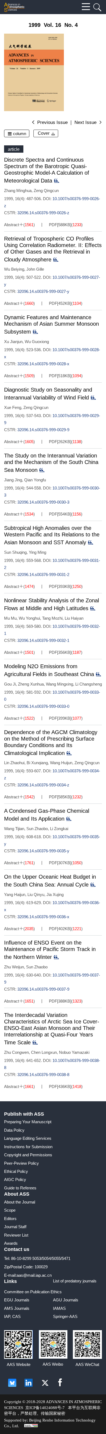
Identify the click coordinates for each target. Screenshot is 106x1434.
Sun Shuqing (15, 552)
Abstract (11, 224)
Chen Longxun (44, 1052)
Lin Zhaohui (14, 762)
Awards (11, 1243)
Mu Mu (10, 618)
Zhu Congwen (16, 1052)
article (14, 149)
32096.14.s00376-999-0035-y (43, 851)
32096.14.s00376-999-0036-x (43, 916)
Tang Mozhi (52, 618)
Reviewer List (16, 1235)
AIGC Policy (15, 1179)
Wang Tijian (14, 828)
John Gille (35, 269)
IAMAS (59, 1308)
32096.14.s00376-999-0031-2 (43, 574)
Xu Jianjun (13, 341)
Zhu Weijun (14, 967)
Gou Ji (10, 684)
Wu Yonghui (29, 618)
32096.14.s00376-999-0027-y (43, 291)
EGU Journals (16, 1300)
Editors (10, 1218)
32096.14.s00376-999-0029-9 (43, 429)
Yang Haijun (14, 894)
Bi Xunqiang (37, 762)
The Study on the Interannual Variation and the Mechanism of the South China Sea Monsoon (51, 463)
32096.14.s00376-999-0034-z (43, 785)
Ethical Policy (16, 1171)
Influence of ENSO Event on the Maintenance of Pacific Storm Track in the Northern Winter (50, 950)
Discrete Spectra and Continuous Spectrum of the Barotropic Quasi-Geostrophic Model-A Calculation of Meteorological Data (46, 170)
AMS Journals (16, 1308)
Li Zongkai (59, 828)
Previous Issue (52, 122)
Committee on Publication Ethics (33, 1291)
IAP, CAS (12, 1316)
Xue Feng (12, 407)
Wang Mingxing (59, 684)
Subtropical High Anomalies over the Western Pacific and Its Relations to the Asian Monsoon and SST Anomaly (51, 535)
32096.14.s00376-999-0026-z (43, 212)
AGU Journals (65, 1300)
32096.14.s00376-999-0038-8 (43, 1074)
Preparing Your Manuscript (27, 1121)
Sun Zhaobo (37, 828)
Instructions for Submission (28, 1146)
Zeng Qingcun (46, 190)
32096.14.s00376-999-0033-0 (43, 706)
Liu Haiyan (74, 618)
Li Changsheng (88, 684)
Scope (9, 1210)
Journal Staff (15, 1226)
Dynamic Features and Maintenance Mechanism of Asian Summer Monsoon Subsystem (51, 324)
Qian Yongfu (35, 480)
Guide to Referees (20, 1188)
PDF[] (59, 224)
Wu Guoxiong (37, 341)
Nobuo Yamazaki (74, 1052)
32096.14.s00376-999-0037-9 (43, 989)
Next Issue (85, 122)
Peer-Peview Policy (21, 1163)
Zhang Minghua (18, 190)
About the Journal (19, 1202)
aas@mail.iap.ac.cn (34, 1275)
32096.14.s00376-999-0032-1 (43, 640)
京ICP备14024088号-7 (45, 1408)
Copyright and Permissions (28, 1155)
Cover (43, 133)
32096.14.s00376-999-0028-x (43, 363)
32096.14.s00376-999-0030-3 (43, 502)
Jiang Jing (13, 480)
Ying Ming (37, 552)
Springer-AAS (65, 1316)
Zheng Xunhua (31, 684)
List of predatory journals (74, 1281)
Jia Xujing (55, 894)
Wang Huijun (61, 762)
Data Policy (14, 1130)
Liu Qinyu (35, 894)
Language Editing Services (27, 1138)
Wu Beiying (14, 269)
